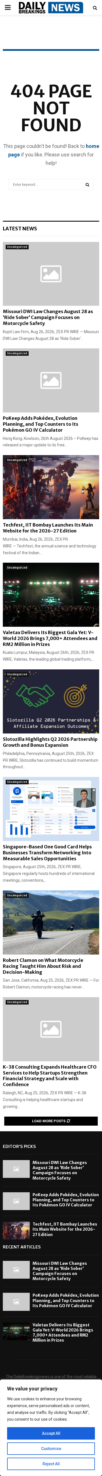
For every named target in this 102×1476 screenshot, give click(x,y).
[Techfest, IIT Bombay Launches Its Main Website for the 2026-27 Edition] (51, 487)
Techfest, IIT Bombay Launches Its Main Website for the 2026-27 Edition (48, 528)
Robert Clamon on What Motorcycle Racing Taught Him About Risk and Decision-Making (43, 966)
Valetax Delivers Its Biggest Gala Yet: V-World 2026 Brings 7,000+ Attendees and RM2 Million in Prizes (50, 638)
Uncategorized (17, 246)
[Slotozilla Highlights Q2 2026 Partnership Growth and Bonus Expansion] (51, 701)
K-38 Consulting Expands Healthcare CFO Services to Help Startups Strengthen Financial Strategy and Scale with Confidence (50, 1075)
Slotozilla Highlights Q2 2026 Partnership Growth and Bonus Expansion (50, 742)
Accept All (51, 1433)
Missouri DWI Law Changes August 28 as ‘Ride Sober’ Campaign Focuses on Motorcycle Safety (48, 317)
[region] (51, 1427)
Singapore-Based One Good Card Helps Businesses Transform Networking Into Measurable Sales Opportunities (47, 852)
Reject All (51, 1464)
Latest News (20, 228)
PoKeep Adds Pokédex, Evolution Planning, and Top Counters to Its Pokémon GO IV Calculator (40, 424)
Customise (51, 1448)
